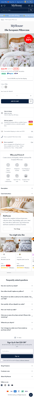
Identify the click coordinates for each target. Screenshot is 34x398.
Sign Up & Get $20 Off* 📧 (21, 2)
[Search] (31, 10)
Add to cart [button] (15, 101)
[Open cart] (32, 6)
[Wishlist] (4, 6)
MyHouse (3, 257)
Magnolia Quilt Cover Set (23, 259)
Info (32, 131)
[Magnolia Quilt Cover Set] (24, 244)
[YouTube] (12, 385)
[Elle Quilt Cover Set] (8, 244)
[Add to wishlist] (14, 239)
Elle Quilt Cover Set (5, 259)
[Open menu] (1, 6)
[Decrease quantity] (7, 95)
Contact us (30, 137)
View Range (17, 229)
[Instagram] (5, 385)
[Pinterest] (8, 385)
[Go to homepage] (17, 5)
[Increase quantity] (26, 96)
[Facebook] (2, 385)
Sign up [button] (17, 356)
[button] (31, 101)
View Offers (28, 1)
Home (2, 19)
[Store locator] (29, 6)
